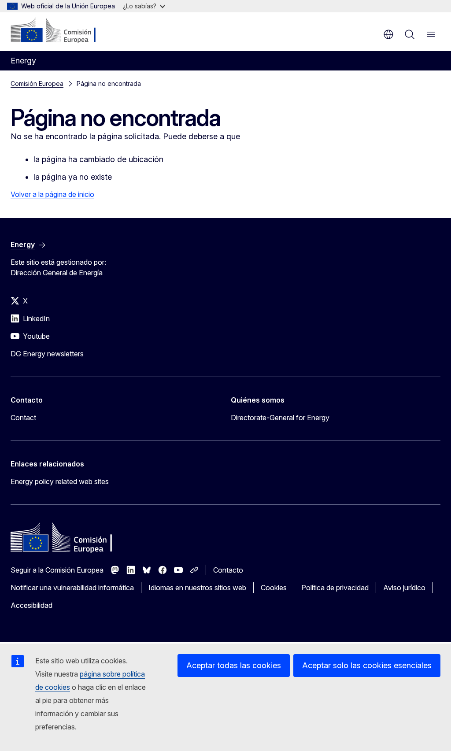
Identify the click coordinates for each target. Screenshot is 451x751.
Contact (23, 417)
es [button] (388, 34)
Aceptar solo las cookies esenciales (367, 665)
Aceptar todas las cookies (233, 665)
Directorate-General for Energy (280, 417)
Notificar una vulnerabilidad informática (72, 587)
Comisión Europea (37, 83)
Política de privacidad (335, 587)
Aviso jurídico (404, 587)
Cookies (274, 587)
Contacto (228, 570)
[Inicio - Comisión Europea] (64, 31)
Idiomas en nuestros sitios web (197, 587)
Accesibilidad (31, 605)
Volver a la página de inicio (52, 194)
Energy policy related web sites (60, 481)
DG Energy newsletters (47, 353)
